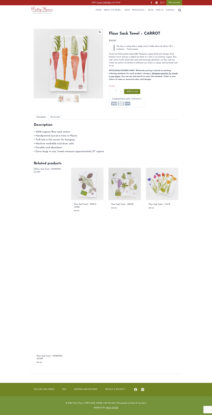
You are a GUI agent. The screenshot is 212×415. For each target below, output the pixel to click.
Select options (118, 215)
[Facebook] (151, 2)
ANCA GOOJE (112, 408)
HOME (99, 10)
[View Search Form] (179, 10)
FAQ (64, 389)
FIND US (160, 10)
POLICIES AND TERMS (44, 389)
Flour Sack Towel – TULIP (159, 204)
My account (174, 2)
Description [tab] (41, 117)
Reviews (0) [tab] (55, 117)
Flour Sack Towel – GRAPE (122, 204)
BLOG (151, 10)
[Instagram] (156, 2)
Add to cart (132, 91)
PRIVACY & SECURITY (115, 389)
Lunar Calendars (104, 3)
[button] (100, 32)
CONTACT (170, 10)
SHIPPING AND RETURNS (85, 389)
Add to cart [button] (79, 218)
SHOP (127, 10)
